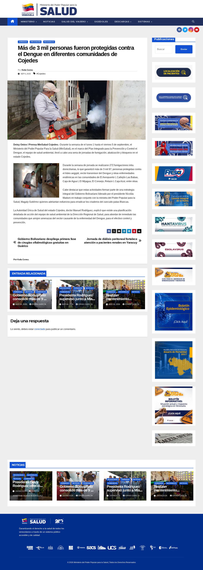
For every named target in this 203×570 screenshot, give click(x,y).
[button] (193, 21)
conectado (39, 329)
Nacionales (124, 292)
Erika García (39, 304)
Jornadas (23, 42)
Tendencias (41, 292)
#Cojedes (41, 73)
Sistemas (144, 21)
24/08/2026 (21, 491)
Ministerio (28, 21)
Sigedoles (101, 21)
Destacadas (65, 288)
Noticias (49, 21)
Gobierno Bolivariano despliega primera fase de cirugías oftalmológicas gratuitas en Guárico (47, 242)
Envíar (184, 49)
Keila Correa (27, 70)
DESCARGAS (122, 21)
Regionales (49, 42)
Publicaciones (164, 39)
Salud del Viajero (74, 21)
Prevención (36, 42)
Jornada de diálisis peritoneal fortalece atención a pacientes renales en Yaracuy (110, 240)
